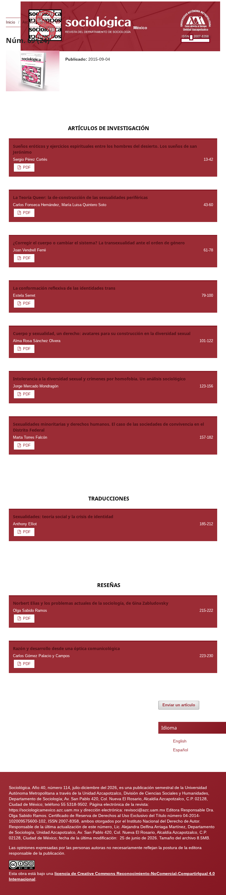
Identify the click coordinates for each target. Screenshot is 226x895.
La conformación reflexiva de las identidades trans (64, 288)
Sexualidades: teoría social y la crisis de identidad (63, 516)
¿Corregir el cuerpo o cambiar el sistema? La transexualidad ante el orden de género (99, 243)
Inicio (10, 22)
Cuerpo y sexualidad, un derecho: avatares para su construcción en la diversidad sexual (101, 333)
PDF (26, 167)
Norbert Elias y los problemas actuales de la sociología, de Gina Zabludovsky (90, 603)
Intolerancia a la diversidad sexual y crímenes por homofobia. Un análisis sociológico (99, 379)
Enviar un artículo (178, 705)
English (180, 741)
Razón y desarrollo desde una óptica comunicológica (66, 648)
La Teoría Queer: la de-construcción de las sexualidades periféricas (80, 197)
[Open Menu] (12, 6)
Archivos (29, 22)
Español (180, 750)
